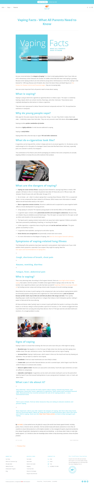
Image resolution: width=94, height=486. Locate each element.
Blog (7, 471)
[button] (87, 7)
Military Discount (9, 466)
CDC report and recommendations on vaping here (30, 249)
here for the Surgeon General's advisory (61, 236)
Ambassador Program (11, 468)
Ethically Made (9, 464)
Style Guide (29, 461)
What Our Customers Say (11, 461)
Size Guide (29, 459)
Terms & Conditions (47, 481)
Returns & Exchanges (31, 471)
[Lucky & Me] (47, 7)
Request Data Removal (32, 473)
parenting (75, 440)
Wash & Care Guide (31, 464)
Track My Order (30, 468)
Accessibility (54, 481)
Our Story (8, 459)
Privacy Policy (39, 481)
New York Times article (47, 414)
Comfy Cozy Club (47, 2)
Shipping (28, 466)
